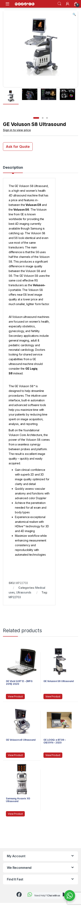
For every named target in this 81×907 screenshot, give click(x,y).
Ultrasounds (23, 592)
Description (13, 167)
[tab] (13, 169)
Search (59, 4)
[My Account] (67, 3)
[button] (74, 14)
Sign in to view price (17, 130)
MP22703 (15, 597)
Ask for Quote (18, 146)
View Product (15, 696)
